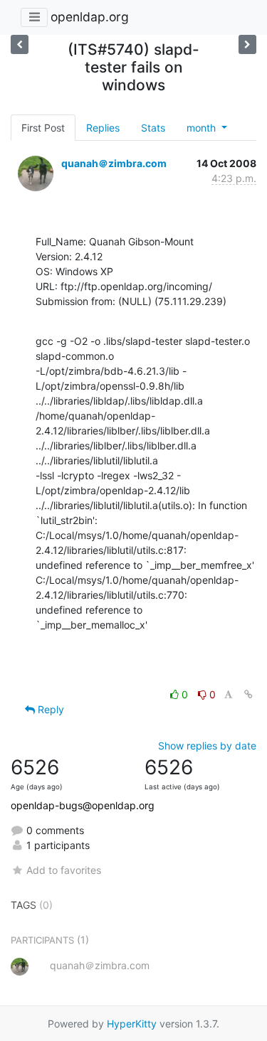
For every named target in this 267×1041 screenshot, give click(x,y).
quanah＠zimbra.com (114, 163)
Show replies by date (207, 746)
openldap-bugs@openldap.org (83, 805)
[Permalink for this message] (248, 694)
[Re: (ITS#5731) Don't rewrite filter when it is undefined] (247, 44)
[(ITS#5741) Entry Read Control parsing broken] (19, 44)
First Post (43, 128)
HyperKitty (132, 1024)
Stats (153, 128)
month (203, 128)
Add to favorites (63, 870)
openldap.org (90, 16)
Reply (49, 709)
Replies (103, 128)
